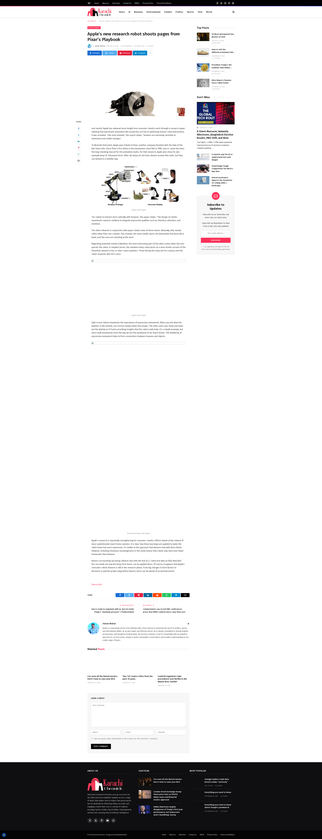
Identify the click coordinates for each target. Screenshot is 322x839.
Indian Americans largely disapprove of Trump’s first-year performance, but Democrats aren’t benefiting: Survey (168, 811)
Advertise (116, 3)
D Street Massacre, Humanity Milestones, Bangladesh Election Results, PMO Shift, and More (215, 134)
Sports (190, 12)
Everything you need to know (218, 792)
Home (96, 3)
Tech (200, 12)
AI (129, 12)
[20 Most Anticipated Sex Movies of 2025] (203, 37)
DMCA (137, 3)
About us (105, 3)
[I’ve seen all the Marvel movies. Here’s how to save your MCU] (103, 663)
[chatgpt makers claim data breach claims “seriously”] (196, 782)
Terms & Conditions (163, 3)
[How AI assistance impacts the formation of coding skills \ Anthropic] (203, 180)
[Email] (78, 160)
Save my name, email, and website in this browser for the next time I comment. (125, 739)
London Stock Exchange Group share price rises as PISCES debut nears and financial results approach (167, 796)
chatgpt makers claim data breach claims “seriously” (217, 780)
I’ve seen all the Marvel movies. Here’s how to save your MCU (102, 677)
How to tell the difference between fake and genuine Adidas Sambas (223, 51)
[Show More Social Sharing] (150, 53)
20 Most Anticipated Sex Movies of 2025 (223, 35)
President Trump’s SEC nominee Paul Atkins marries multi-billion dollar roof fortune (222, 66)
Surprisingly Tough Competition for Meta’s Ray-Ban (222, 169)
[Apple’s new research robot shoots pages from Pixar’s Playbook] (138, 87)
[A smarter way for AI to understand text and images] (203, 157)
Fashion (168, 12)
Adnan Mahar (100, 46)
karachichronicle (121, 835)
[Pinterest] (78, 147)
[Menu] (89, 3)
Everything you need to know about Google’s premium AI (218, 806)
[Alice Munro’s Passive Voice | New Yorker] (203, 83)
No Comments (128, 46)
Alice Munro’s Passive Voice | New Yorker (221, 81)
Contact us (127, 3)
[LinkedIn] (78, 141)
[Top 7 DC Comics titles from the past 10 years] (138, 663)
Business (138, 12)
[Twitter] (78, 134)
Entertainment (153, 12)
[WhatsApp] (78, 154)
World (209, 12)
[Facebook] (78, 128)
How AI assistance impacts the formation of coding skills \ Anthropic (222, 181)
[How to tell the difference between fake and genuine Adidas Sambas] (203, 52)
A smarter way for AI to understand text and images (222, 157)
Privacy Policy (148, 3)
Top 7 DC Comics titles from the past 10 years (138, 677)
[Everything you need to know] (196, 795)
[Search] (233, 12)
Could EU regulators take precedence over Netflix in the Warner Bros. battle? (172, 679)
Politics (179, 12)
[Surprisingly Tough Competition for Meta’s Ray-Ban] (203, 168)
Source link (96, 584)
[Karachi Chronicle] (100, 12)
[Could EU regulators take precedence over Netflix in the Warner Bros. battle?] (174, 663)
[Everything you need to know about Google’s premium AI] (196, 807)
